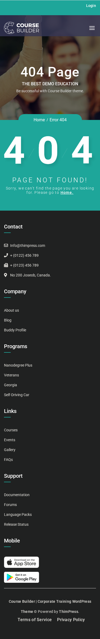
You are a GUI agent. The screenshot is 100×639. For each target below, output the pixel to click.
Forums (10, 505)
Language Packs (18, 514)
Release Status (16, 524)
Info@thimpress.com (27, 245)
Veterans (11, 375)
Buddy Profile (15, 330)
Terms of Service (35, 619)
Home (39, 119)
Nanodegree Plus (18, 365)
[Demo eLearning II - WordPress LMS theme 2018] (21, 28)
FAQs (8, 459)
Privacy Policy (71, 619)
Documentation (17, 495)
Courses (11, 430)
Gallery (9, 450)
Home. (67, 192)
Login (91, 5)
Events (9, 440)
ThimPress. (69, 611)
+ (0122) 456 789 (24, 255)
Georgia (10, 385)
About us (11, 310)
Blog (7, 320)
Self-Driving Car (16, 395)
